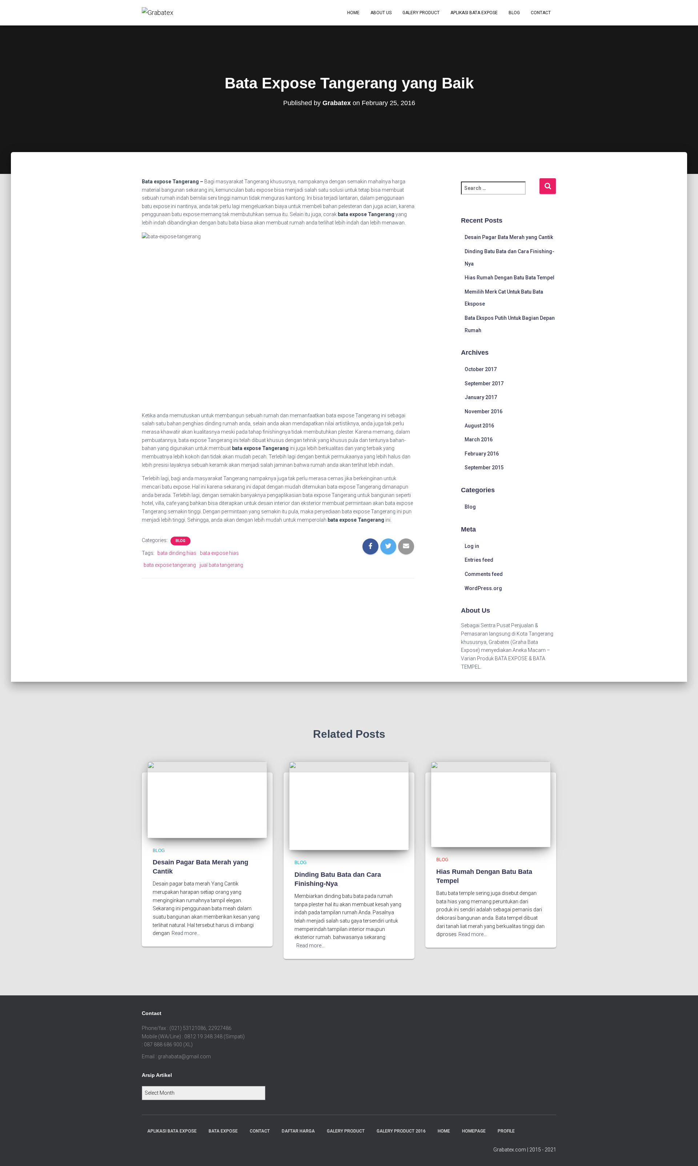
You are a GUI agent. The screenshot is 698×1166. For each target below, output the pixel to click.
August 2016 (479, 426)
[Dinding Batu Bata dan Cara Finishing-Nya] (349, 805)
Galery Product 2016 (401, 1131)
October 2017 (481, 369)
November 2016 (483, 411)
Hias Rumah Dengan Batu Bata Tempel (509, 277)
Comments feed (484, 574)
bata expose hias (219, 553)
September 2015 (484, 467)
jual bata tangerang (221, 565)
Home (353, 12)
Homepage (474, 1131)
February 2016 (482, 454)
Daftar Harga (298, 1131)
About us (381, 12)
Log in (472, 546)
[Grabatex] (157, 12)
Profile (506, 1131)
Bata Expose (223, 1131)
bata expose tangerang (170, 565)
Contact (541, 12)
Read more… (186, 933)
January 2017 (481, 397)
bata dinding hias (176, 553)
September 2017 (484, 383)
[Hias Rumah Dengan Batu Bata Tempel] (491, 804)
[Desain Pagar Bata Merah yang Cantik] (207, 799)
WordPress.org (483, 588)
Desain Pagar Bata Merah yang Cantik (509, 237)
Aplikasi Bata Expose (474, 12)
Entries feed (479, 560)
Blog (514, 12)
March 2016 (479, 439)
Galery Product (421, 12)
